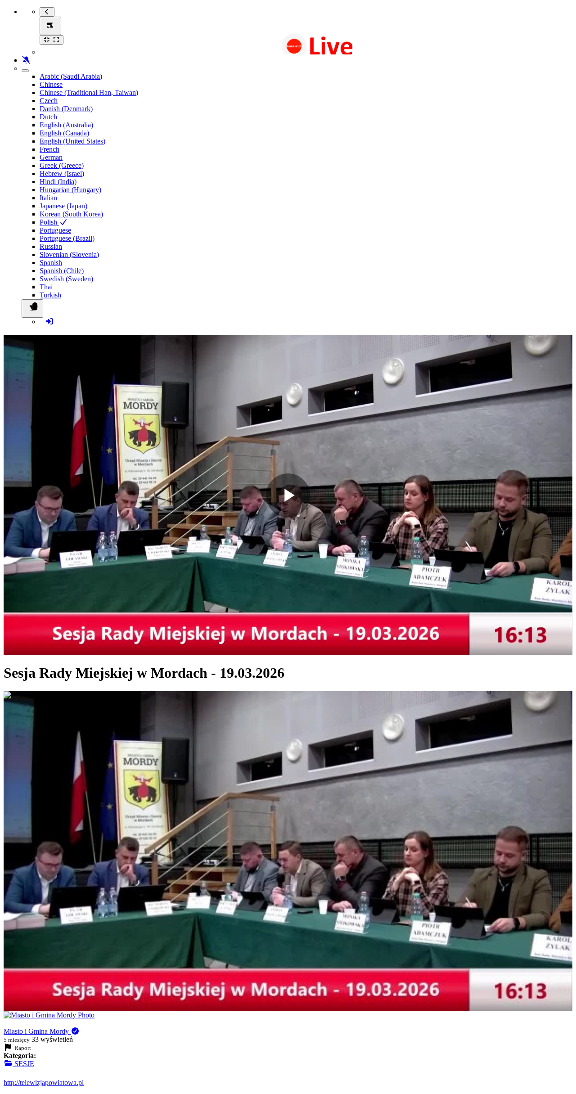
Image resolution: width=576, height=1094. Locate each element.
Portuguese (55, 230)
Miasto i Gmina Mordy (37, 1031)
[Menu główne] (50, 26)
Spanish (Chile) (62, 271)
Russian (51, 246)
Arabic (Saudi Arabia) (71, 76)
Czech (49, 100)
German (51, 157)
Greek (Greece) (62, 165)
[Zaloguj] (49, 321)
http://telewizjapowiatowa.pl (44, 1082)
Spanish (51, 262)
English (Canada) (64, 133)
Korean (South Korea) (71, 214)
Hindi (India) (58, 181)
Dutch (48, 117)
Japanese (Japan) (63, 206)
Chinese (51, 84)
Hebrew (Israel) (62, 173)
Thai (46, 287)
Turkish (50, 295)
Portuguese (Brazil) (67, 238)
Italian (48, 198)
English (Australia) (66, 125)
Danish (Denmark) (66, 109)
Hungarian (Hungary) (70, 190)
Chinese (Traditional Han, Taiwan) (89, 92)
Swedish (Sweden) (66, 279)
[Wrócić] (47, 12)
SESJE (23, 1063)
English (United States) (72, 141)
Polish (49, 222)
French (49, 149)
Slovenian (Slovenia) (69, 254)
